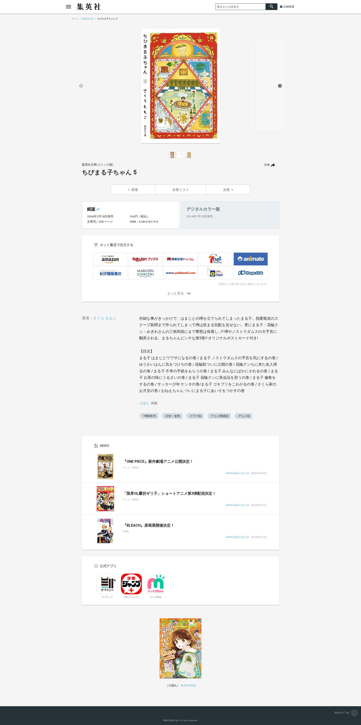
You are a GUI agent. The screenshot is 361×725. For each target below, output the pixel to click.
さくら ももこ (105, 318)
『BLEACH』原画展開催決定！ (148, 525)
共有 (267, 164)
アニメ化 (244, 416)
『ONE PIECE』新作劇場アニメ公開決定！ (158, 461)
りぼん (144, 403)
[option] (180, 86)
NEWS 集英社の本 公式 (237, 473)
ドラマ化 (195, 416)
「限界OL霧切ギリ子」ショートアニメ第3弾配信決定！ (169, 493)
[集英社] (88, 7)
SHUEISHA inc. (172, 720)
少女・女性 (172, 416)
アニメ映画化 (220, 416)
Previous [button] (81, 86)
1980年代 (149, 416)
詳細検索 (288, 6)
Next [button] (280, 86)
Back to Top (346, 712)
